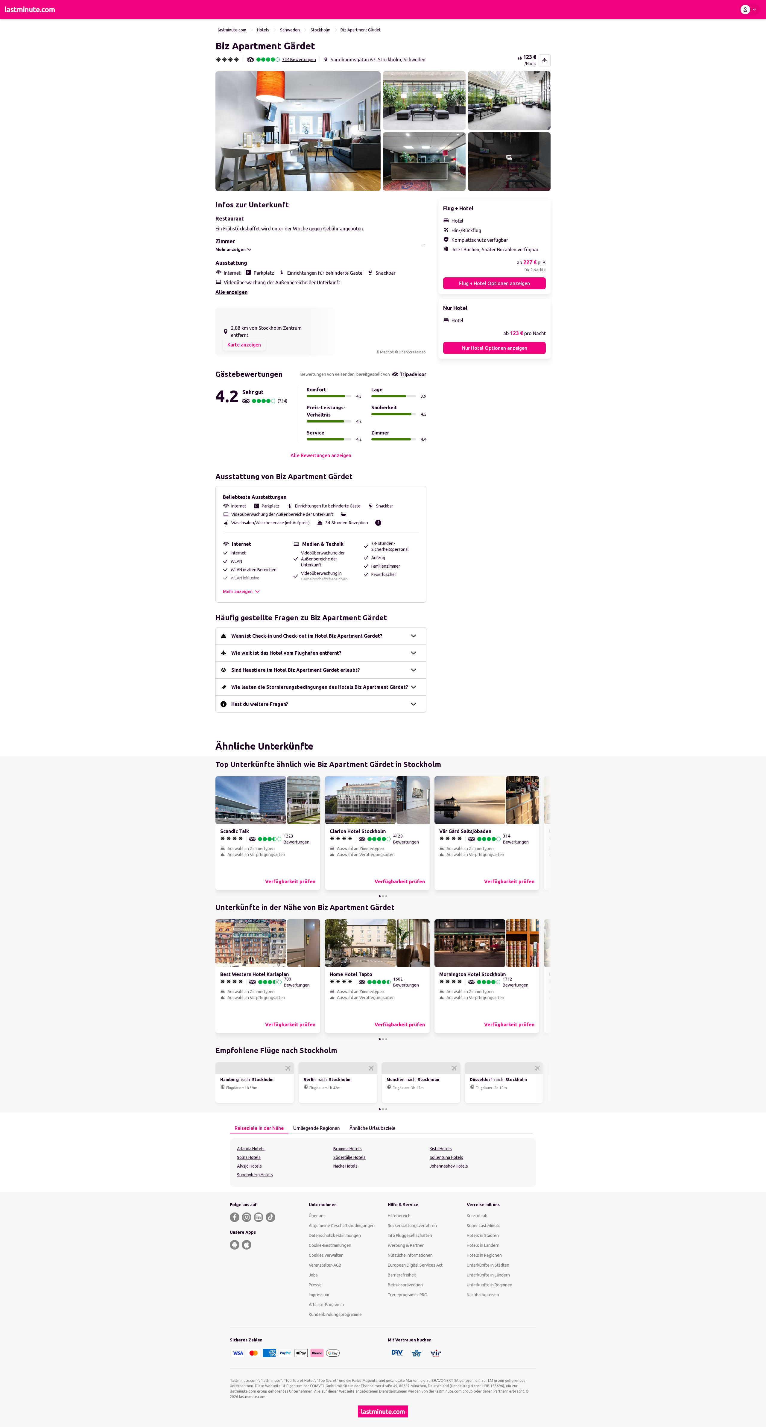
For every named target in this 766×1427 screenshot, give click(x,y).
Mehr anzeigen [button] (238, 591)
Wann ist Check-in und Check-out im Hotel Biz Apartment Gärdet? (306, 636)
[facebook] (234, 1217)
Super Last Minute (484, 1225)
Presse (315, 1284)
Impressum (319, 1294)
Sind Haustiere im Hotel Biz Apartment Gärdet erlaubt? (295, 670)
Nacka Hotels (345, 1166)
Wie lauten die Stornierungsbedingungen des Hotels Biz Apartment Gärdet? (319, 687)
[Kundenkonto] (749, 10)
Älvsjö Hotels (249, 1166)
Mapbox (387, 352)
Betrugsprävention (405, 1284)
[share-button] (545, 60)
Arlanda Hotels (251, 1148)
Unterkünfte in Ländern (488, 1275)
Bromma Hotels (347, 1148)
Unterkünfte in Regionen (489, 1284)
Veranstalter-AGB (325, 1265)
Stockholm (320, 30)
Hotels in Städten (483, 1235)
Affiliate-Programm (326, 1304)
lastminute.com (232, 30)
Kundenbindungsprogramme (335, 1314)
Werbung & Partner (406, 1245)
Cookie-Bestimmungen (330, 1245)
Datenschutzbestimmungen (335, 1235)
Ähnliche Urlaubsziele (372, 1128)
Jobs (313, 1275)
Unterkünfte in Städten (488, 1265)
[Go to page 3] (386, 896)
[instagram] (246, 1217)
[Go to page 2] (383, 896)
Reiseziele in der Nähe (259, 1128)
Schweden (290, 30)
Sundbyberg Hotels (255, 1174)
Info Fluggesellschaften (410, 1235)
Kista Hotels (441, 1148)
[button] (298, 131)
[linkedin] (258, 1217)
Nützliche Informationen (410, 1255)
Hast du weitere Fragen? (259, 704)
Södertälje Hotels (349, 1157)
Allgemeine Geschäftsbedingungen (342, 1225)
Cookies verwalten (326, 1255)
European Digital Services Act (415, 1265)
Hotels (263, 30)
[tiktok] (270, 1217)
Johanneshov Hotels (449, 1166)
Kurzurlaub (477, 1215)
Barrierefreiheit (402, 1275)
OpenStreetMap (412, 352)
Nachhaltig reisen (483, 1294)
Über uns (317, 1215)
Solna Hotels (249, 1157)
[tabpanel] (383, 1162)
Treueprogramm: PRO (408, 1294)
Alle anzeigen (231, 292)
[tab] (259, 1128)
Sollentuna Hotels (446, 1157)
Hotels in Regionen (484, 1255)
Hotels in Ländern (483, 1245)
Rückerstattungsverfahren (412, 1225)
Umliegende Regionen (316, 1128)
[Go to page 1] (380, 896)
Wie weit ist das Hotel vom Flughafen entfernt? (286, 653)
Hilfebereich (399, 1215)
